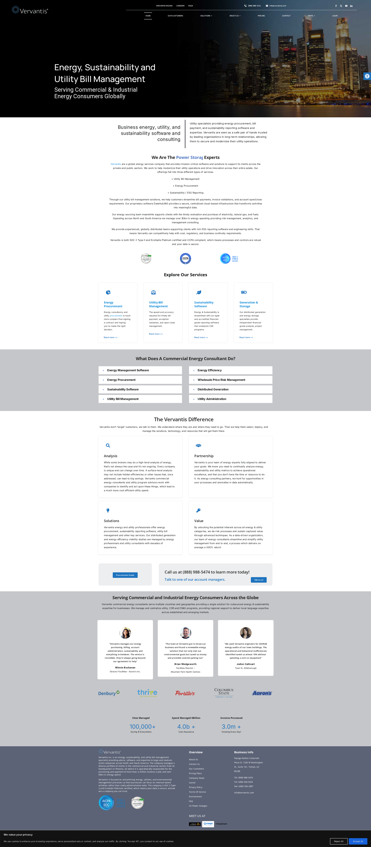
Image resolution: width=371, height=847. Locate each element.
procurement (116, 315)
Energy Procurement (113, 304)
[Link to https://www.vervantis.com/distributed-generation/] (108, 292)
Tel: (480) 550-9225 (243, 782)
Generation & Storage (249, 304)
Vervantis (116, 164)
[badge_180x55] (195, 823)
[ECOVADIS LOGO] (137, 797)
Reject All (338, 841)
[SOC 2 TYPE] (112, 795)
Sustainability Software (203, 304)
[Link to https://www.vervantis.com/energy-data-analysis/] (153, 292)
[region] (185, 838)
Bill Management (158, 304)
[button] (367, 76)
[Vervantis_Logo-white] (30, 7)
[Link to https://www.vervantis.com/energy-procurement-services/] (198, 292)
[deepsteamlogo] (221, 824)
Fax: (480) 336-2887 (243, 786)
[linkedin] (351, 6)
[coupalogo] (208, 822)
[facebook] (336, 6)
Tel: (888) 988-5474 (243, 777)
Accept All (358, 841)
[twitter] (341, 6)
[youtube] (346, 6)
